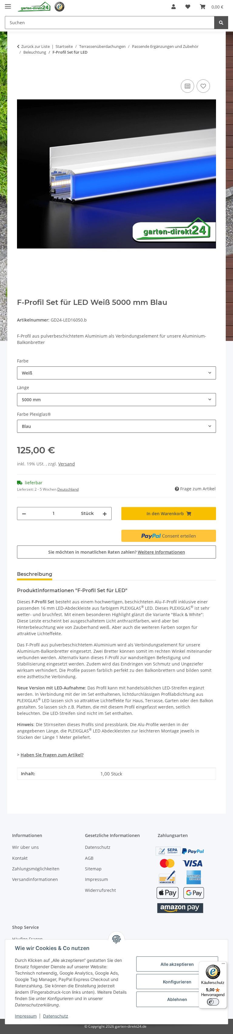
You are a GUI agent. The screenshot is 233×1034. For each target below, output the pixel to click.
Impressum (26, 1016)
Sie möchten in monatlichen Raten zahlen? (116, 552)
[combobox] (116, 372)
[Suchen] (221, 22)
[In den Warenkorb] (22, 71)
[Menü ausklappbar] (8, 4)
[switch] (213, 1002)
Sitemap (93, 869)
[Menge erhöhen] (104, 513)
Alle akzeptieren (177, 964)
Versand (66, 464)
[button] (174, 7)
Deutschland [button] (68, 489)
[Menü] (223, 965)
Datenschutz (55, 1016)
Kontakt (20, 858)
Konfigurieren (177, 981)
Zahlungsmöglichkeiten (35, 869)
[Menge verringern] (24, 513)
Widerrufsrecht (100, 890)
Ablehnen (177, 999)
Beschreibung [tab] (34, 574)
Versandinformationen (35, 879)
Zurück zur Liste (35, 46)
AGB (89, 858)
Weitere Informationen (161, 552)
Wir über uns (25, 847)
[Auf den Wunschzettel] (203, 86)
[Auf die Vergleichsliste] (187, 86)
